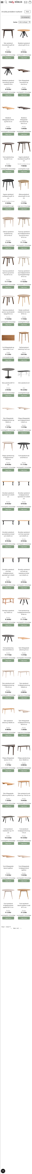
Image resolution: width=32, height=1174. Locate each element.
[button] (2, 2)
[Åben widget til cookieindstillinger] (3, 1171)
